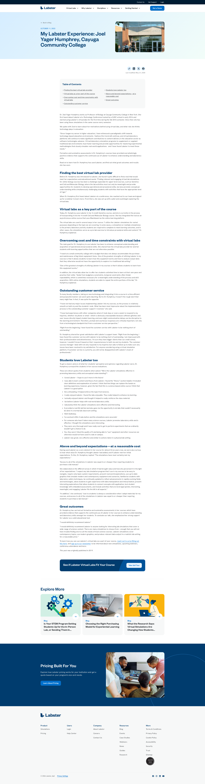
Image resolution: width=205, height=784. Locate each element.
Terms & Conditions (153, 729)
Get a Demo (157, 8)
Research (123, 755)
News (122, 746)
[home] (102, 715)
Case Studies (125, 738)
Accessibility (151, 742)
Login (162, 2)
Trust (148, 750)
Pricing (43, 733)
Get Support (152, 2)
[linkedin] (160, 776)
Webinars (123, 742)
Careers (96, 733)
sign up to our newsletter (81, 544)
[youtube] (163, 776)
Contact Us (140, 2)
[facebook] (153, 776)
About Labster (99, 729)
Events (122, 733)
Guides (122, 750)
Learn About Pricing (50, 683)
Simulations (45, 729)
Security (149, 746)
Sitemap (149, 755)
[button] (72, 8)
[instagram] (156, 776)
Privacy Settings (62, 776)
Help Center (72, 733)
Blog (121, 729)
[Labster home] (48, 8)
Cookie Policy (151, 738)
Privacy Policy (151, 733)
